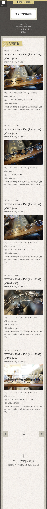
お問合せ (25, 107)
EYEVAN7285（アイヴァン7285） (15, 62)
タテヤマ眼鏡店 (23, 461)
